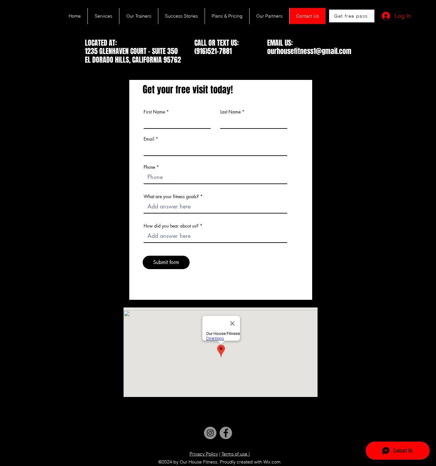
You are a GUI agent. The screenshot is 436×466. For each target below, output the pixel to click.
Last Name (230, 112)
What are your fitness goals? (171, 196)
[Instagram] (210, 433)
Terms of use (235, 454)
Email (149, 139)
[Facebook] (226, 433)
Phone (149, 167)
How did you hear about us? (171, 226)
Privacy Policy (204, 454)
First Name (154, 112)
